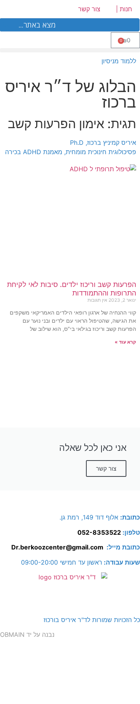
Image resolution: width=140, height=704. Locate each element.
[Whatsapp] (87, 500)
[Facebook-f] (109, 500)
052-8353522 (99, 532)
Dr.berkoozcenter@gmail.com (57, 547)
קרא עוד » (125, 342)
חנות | (124, 9)
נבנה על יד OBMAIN (27, 634)
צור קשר (89, 9)
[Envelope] (66, 500)
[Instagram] (130, 500)
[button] (70, 50)
